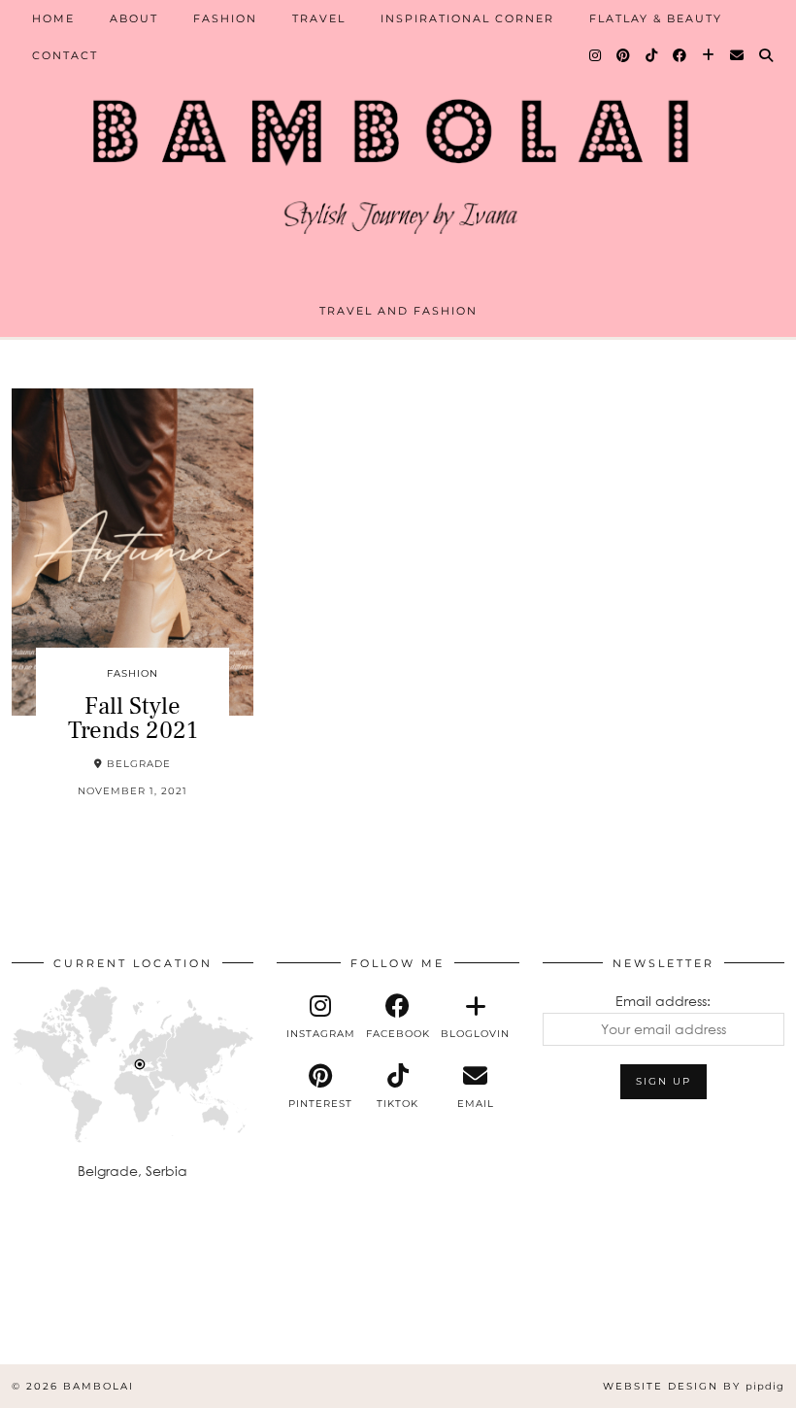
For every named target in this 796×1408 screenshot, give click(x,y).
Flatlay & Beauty (655, 18)
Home (53, 18)
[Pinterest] (624, 55)
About (134, 18)
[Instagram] (596, 55)
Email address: (663, 1000)
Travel (319, 18)
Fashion (225, 18)
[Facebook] (680, 55)
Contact (65, 55)
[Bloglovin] (709, 55)
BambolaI (98, 1386)
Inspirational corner (467, 18)
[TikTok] (652, 55)
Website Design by (693, 1386)
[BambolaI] (398, 158)
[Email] (738, 55)
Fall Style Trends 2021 (133, 718)
